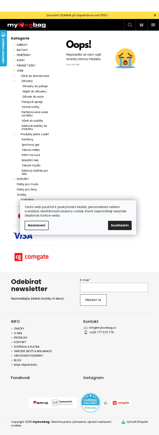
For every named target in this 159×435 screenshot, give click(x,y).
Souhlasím (120, 225)
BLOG (17, 360)
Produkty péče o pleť (35, 134)
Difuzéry (27, 81)
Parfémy (27, 139)
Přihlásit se (93, 300)
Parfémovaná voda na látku (35, 113)
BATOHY (22, 50)
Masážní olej (30, 160)
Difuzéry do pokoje (35, 86)
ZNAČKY (19, 328)
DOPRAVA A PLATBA (26, 347)
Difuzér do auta (33, 97)
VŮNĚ (20, 71)
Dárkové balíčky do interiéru (34, 127)
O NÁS (18, 333)
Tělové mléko (31, 150)
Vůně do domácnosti (35, 76)
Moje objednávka (25, 365)
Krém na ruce (31, 155)
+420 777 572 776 (101, 332)
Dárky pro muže (27, 184)
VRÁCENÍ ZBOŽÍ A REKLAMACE (33, 351)
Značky (21, 195)
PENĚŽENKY (24, 55)
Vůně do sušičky (32, 121)
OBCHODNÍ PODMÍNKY (28, 356)
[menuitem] (31, 200)
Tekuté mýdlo (31, 165)
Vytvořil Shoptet (137, 422)
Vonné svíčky (30, 107)
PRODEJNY (21, 338)
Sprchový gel (30, 145)
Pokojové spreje (32, 102)
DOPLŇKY (23, 179)
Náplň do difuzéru (34, 91)
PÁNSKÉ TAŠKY (26, 65)
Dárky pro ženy (27, 189)
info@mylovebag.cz (102, 328)
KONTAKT (20, 342)
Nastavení (36, 225)
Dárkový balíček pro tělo (35, 172)
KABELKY (22, 45)
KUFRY (21, 60)
